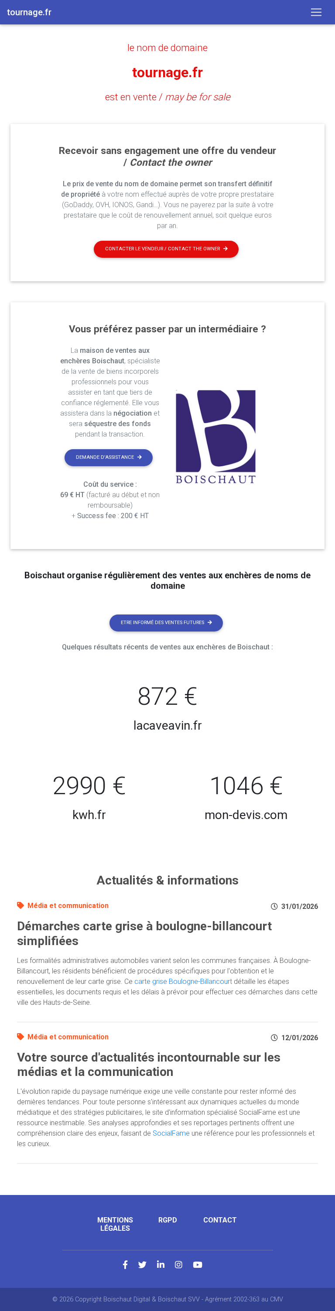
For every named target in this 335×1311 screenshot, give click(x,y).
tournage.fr (167, 72)
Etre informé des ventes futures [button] (162, 622)
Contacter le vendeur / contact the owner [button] (162, 249)
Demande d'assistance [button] (105, 457)
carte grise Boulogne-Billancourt (183, 981)
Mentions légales (115, 1224)
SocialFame (171, 1133)
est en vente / (167, 96)
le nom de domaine (167, 47)
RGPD (167, 1220)
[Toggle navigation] (316, 12)
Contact (220, 1220)
